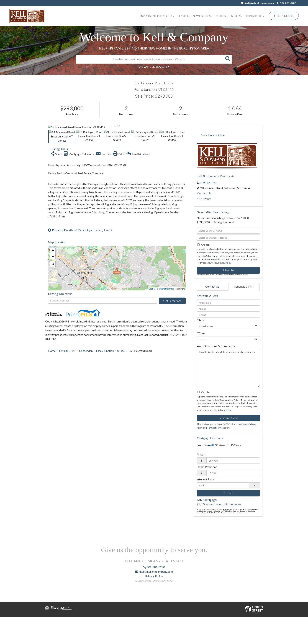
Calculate (228, 493)
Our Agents (204, 198)
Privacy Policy (224, 262)
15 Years (235, 445)
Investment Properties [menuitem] (156, 15)
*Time (201, 333)
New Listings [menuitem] (202, 15)
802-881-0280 (287, 3)
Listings (63, 350)
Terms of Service (215, 427)
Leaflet (152, 289)
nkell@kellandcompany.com (258, 3)
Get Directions (172, 300)
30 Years (219, 445)
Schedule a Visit (243, 286)
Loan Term (204, 445)
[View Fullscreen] (52, 264)
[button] (227, 59)
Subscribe (228, 270)
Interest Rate (205, 479)
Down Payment (207, 466)
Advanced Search (153, 66)
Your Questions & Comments (216, 346)
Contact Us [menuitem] (254, 15)
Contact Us (204, 193)
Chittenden (86, 350)
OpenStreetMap (166, 289)
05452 (121, 350)
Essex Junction (105, 350)
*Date (200, 320)
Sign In (278, 15)
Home (52, 350)
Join (290, 15)
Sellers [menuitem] (221, 15)
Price (200, 454)
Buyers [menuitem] (236, 15)
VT (74, 350)
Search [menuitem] (183, 15)
